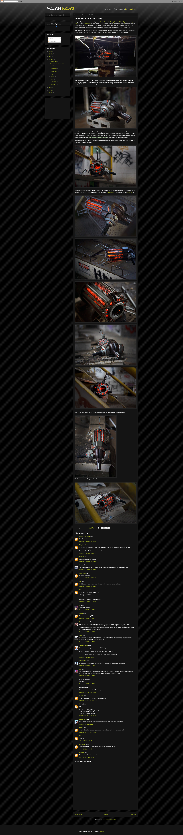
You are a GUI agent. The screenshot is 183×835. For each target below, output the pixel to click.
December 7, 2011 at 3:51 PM (87, 632)
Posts (51, 38)
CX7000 (81, 695)
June (52, 76)
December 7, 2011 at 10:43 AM (87, 569)
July (52, 74)
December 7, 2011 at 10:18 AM (87, 553)
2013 (50, 54)
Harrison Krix (83, 719)
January (53, 84)
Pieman (81, 727)
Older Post (132, 815)
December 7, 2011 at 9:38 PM (87, 642)
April (52, 79)
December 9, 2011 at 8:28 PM (87, 684)
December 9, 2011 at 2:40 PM (87, 675)
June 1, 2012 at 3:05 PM (85, 740)
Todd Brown (82, 573)
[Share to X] (105, 528)
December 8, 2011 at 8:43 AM (87, 665)
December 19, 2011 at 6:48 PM (87, 715)
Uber (80, 704)
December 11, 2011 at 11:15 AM (87, 692)
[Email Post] (98, 528)
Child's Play (87, 23)
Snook (81, 565)
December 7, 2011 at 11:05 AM (87, 586)
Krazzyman (82, 744)
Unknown (81, 556)
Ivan (80, 669)
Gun (83, 755)
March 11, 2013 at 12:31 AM (86, 757)
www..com (57, 26)
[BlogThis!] (104, 528)
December (54, 61)
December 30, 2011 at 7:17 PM (87, 732)
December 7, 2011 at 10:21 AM (87, 561)
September (54, 71)
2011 (50, 59)
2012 (50, 56)
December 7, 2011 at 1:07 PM (87, 610)
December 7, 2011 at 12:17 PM (87, 601)
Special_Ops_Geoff (84, 536)
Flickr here (130, 192)
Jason (80, 635)
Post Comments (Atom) (109, 819)
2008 (50, 93)
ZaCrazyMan (82, 660)
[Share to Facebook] (107, 528)
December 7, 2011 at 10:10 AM (87, 541)
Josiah (81, 613)
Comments (52, 41)
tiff (79, 605)
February (54, 81)
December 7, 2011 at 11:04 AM (87, 578)
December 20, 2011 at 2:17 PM (87, 724)
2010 (50, 87)
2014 (50, 51)
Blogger (102, 831)
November (54, 68)
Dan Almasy (111, 192)
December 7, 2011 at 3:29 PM (87, 618)
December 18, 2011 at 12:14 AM (88, 700)
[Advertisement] (105, 808)
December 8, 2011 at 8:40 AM (87, 657)
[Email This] (102, 528)
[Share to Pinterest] (109, 528)
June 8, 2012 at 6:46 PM (85, 749)
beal (80, 581)
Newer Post (78, 815)
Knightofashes (83, 545)
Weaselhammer (83, 622)
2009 (50, 90)
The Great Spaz (83, 645)
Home (106, 815)
